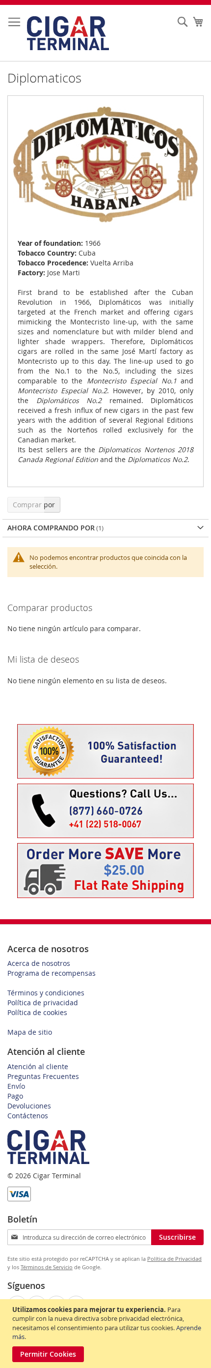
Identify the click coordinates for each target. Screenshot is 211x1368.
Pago (15, 1096)
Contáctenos (27, 1115)
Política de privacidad (42, 1002)
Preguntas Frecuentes (43, 1076)
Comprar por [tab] (34, 504)
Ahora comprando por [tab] (51, 527)
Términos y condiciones (45, 992)
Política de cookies (37, 1012)
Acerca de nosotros (38, 963)
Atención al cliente (37, 1066)
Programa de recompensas (51, 973)
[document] (106, 1333)
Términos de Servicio (47, 1267)
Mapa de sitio (29, 1032)
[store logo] (68, 33)
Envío (16, 1086)
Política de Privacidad (174, 1258)
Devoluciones (29, 1105)
